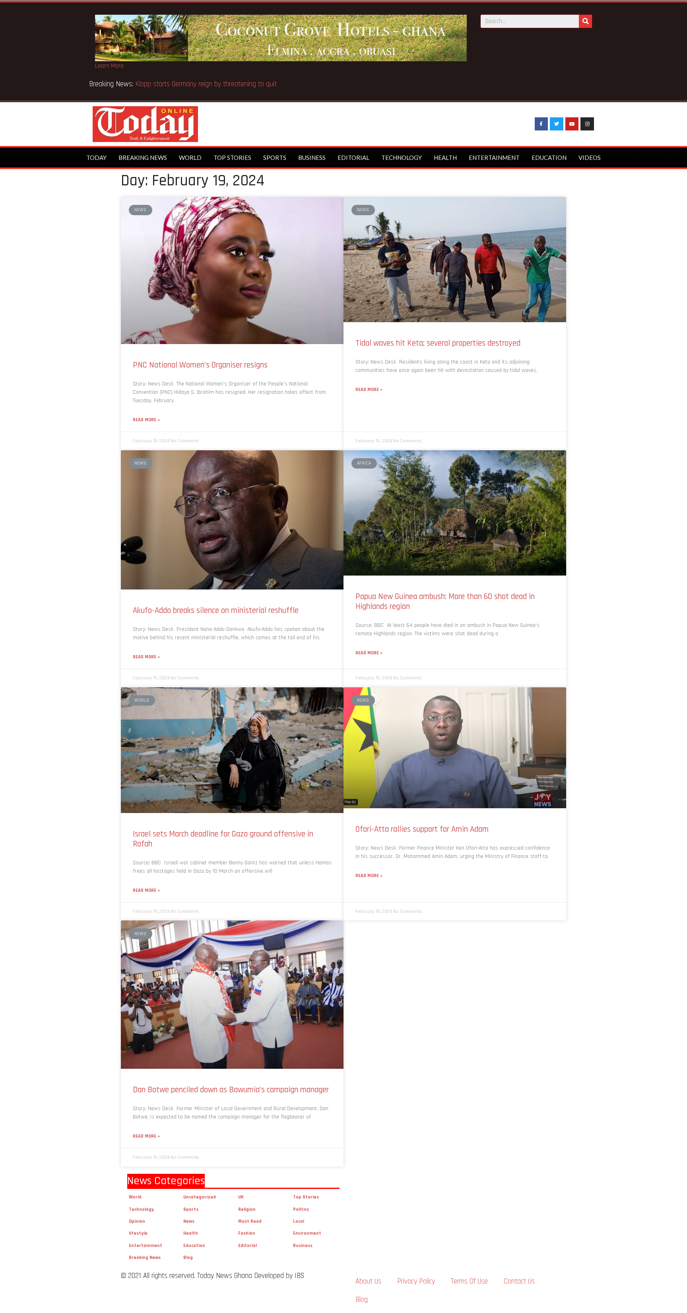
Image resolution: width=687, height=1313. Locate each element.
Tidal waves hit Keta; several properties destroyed (437, 343)
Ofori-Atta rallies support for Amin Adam (423, 829)
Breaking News (142, 157)
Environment (307, 1233)
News (188, 1221)
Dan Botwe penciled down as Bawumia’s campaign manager (231, 1089)
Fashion (246, 1233)
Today (96, 157)
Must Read (250, 1221)
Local (298, 1221)
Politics (301, 1209)
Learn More (109, 66)
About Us (368, 1281)
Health (445, 157)
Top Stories (232, 157)
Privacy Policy (416, 1281)
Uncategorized (199, 1197)
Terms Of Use (469, 1281)
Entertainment (494, 157)
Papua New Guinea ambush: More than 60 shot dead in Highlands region (445, 601)
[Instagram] (587, 124)
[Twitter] (556, 124)
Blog (188, 1257)
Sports (274, 157)
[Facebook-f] (541, 124)
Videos (589, 157)
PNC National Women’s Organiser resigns (200, 365)
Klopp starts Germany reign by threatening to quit (206, 84)
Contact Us (519, 1281)
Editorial (353, 157)
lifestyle (138, 1233)
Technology (401, 157)
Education (549, 157)
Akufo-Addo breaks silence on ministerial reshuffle (216, 610)
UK (241, 1197)
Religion (247, 1209)
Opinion (137, 1221)
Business (312, 157)
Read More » (146, 420)
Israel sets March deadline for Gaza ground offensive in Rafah (223, 839)
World (190, 157)
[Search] (585, 21)
